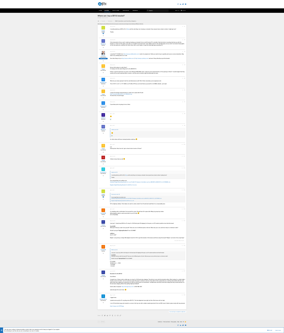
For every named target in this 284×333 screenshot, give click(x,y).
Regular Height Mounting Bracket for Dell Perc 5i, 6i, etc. (123, 185)
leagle (100, 17)
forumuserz (103, 172)
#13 (184, 190)
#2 (184, 39)
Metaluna (103, 44)
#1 (184, 26)
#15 (184, 220)
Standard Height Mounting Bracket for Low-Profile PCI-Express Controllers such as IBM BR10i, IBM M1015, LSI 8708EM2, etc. (140, 182)
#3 (184, 51)
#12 (184, 167)
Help (178, 321)
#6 (184, 90)
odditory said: (114, 129)
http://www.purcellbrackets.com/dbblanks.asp (121, 94)
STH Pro (102, 321)
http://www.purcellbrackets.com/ (131, 54)
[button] (110, 10)
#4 (184, 64)
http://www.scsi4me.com (128, 58)
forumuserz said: (114, 194)
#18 (184, 294)
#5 (184, 78)
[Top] (183, 322)
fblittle (103, 225)
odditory (103, 118)
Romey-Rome (103, 299)
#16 (184, 245)
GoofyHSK (103, 213)
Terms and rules (166, 321)
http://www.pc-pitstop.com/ (142, 58)
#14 (184, 208)
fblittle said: (113, 249)
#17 (184, 271)
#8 (184, 113)
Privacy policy (173, 321)
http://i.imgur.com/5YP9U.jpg (117, 306)
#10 (184, 144)
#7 (184, 101)
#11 (184, 156)
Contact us (160, 321)
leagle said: (113, 172)
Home (181, 321)
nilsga (103, 160)
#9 (184, 125)
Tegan (103, 69)
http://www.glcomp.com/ (128, 286)
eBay (128, 29)
